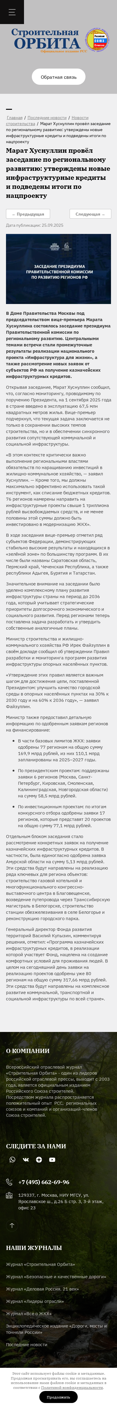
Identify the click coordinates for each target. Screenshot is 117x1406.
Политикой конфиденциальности (72, 1387)
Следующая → (90, 214)
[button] (59, 77)
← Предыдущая (28, 214)
